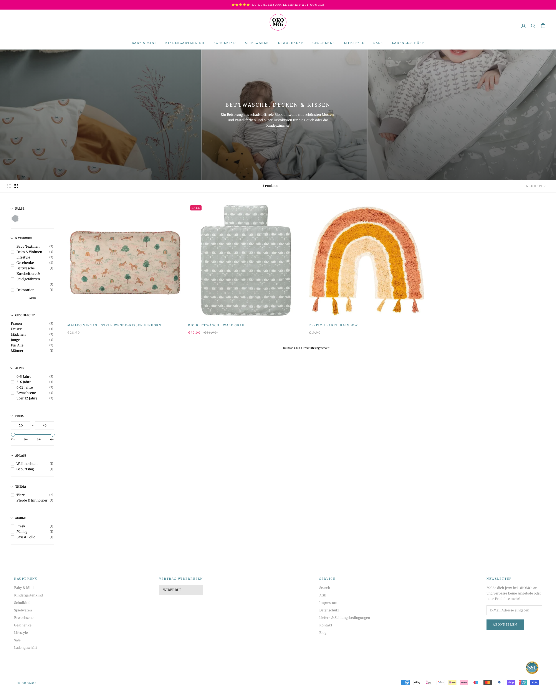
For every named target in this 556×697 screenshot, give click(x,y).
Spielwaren (257, 43)
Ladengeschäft (408, 43)
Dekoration (26, 290)
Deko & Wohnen (29, 252)
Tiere (21, 495)
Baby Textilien (28, 246)
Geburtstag (25, 469)
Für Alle (17, 345)
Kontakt (325, 625)
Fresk (21, 526)
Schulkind (225, 43)
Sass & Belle (26, 537)
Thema (20, 486)
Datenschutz (329, 610)
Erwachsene (290, 43)
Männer (17, 351)
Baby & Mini (144, 43)
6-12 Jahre (25, 387)
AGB (322, 595)
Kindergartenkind (185, 43)
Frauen (16, 323)
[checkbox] (15, 218)
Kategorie (23, 238)
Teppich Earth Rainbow (333, 325)
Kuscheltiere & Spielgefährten (28, 276)
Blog (322, 633)
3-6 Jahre (24, 382)
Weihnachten (27, 464)
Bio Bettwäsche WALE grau (216, 325)
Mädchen (18, 334)
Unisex (16, 329)
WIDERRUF (172, 590)
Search (324, 588)
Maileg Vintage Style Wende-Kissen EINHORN (114, 325)
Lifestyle (354, 43)
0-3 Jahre (24, 376)
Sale (378, 43)
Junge (15, 340)
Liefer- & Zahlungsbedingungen (344, 618)
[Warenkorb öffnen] (543, 25)
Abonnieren (505, 624)
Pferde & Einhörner (32, 500)
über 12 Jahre (27, 398)
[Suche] (533, 25)
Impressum (328, 603)
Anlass (20, 455)
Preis (19, 416)
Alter (19, 368)
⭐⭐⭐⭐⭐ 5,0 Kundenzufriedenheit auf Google (278, 4)
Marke (20, 518)
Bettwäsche (26, 268)
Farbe (19, 208)
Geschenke (324, 43)
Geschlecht (25, 315)
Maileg (22, 532)
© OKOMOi (26, 683)
